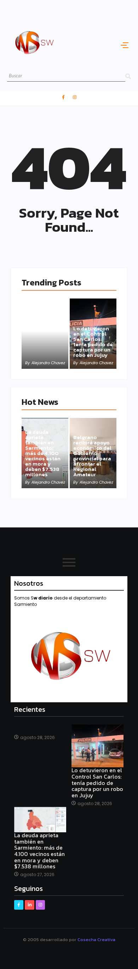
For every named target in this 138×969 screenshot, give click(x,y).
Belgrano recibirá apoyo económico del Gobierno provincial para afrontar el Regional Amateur (92, 456)
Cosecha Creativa (96, 939)
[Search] (128, 76)
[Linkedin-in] (29, 904)
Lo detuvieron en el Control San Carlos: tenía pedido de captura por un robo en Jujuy (93, 342)
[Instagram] (74, 97)
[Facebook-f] (63, 97)
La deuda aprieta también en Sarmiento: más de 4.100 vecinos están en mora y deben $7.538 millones (43, 453)
